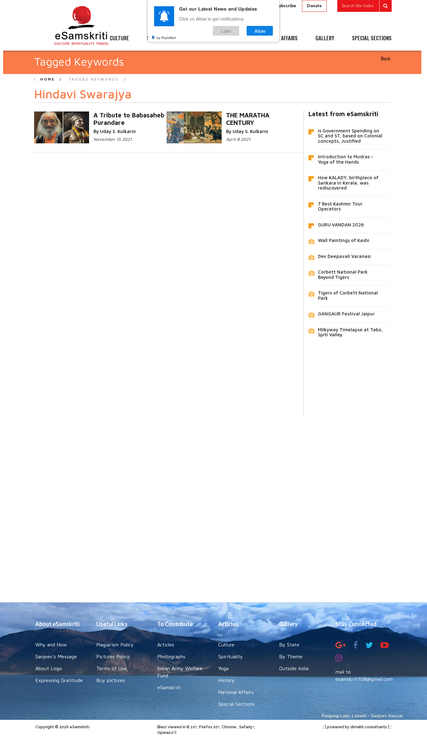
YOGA (199, 38)
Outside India (294, 668)
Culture (226, 644)
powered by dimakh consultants (357, 727)
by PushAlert (166, 37)
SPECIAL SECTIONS (372, 38)
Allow (259, 30)
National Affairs (236, 692)
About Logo (48, 668)
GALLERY (324, 38)
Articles (165, 644)
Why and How (51, 644)
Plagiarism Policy (115, 644)
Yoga (223, 668)
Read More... (127, 114)
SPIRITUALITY (161, 38)
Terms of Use (111, 668)
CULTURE (119, 38)
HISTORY (232, 38)
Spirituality (230, 656)
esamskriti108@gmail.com (364, 679)
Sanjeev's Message (56, 656)
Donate (314, 5)
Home (47, 79)
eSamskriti (169, 687)
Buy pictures (110, 680)
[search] (364, 6)
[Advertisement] (213, 504)
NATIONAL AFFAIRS (278, 38)
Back (385, 58)
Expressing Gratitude (59, 680)
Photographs (171, 656)
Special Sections (236, 704)
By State (289, 644)
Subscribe (286, 5)
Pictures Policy (113, 656)
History (226, 680)
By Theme (291, 656)
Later (226, 30)
